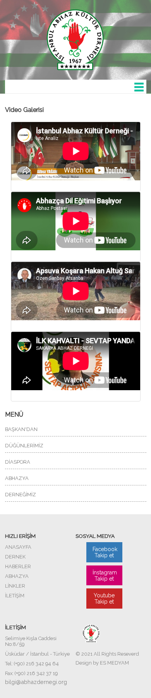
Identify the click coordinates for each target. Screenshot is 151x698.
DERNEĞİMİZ (20, 494)
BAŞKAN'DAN (21, 429)
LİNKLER (15, 586)
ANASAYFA (18, 547)
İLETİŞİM (14, 596)
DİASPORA (17, 462)
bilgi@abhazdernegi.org (36, 682)
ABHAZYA (17, 478)
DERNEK (15, 557)
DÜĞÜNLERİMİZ (24, 445)
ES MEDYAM (114, 663)
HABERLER (18, 566)
